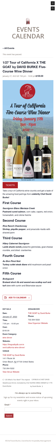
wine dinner (7, 337)
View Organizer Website (38, 323)
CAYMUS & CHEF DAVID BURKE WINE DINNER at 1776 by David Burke (41, 382)
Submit (9, 415)
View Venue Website (11, 371)
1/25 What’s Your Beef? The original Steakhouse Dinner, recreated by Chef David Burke (16, 382)
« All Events (8, 48)
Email (8, 404)
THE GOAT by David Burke (14, 355)
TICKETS (10, 185)
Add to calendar (17, 297)
